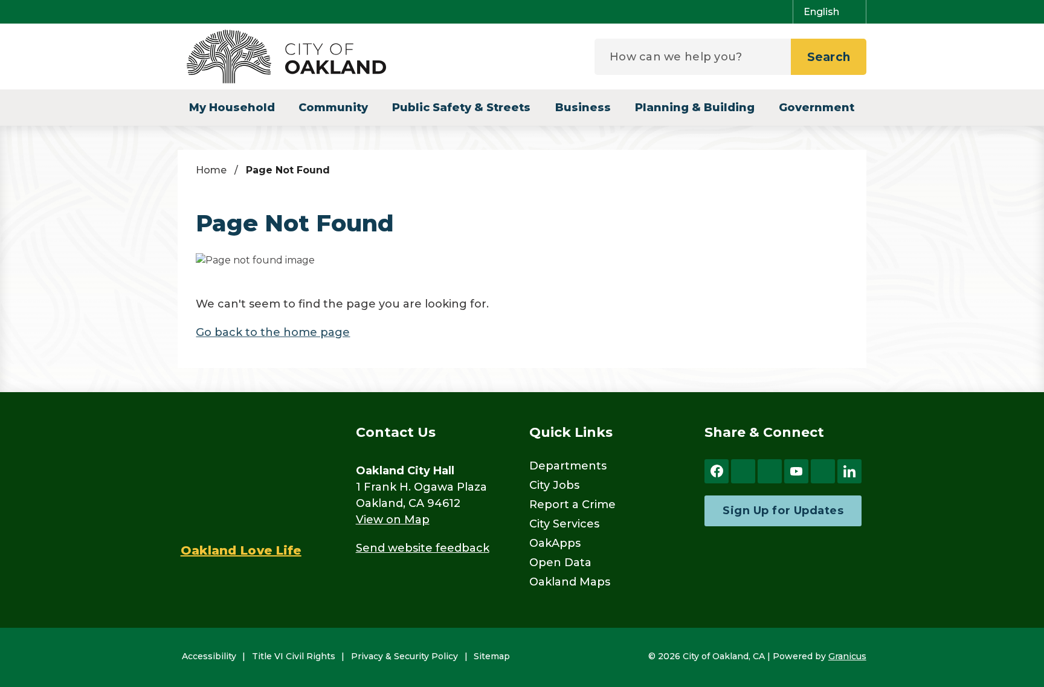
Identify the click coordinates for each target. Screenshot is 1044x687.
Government (816, 107)
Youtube (796, 471)
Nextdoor (823, 471)
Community (333, 107)
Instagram (770, 471)
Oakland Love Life (241, 550)
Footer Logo (240, 474)
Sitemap (492, 656)
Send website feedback (422, 548)
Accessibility (209, 656)
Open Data (560, 562)
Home (211, 170)
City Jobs (554, 485)
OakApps (555, 543)
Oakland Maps (569, 582)
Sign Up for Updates (783, 510)
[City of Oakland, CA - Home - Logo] (286, 56)
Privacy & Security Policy (404, 656)
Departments (568, 466)
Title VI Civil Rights (293, 656)
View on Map (393, 519)
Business (583, 107)
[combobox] (829, 12)
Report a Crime (572, 504)
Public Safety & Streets (461, 107)
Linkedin (849, 471)
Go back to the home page (273, 332)
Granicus (847, 656)
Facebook (716, 471)
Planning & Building (695, 107)
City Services (564, 524)
